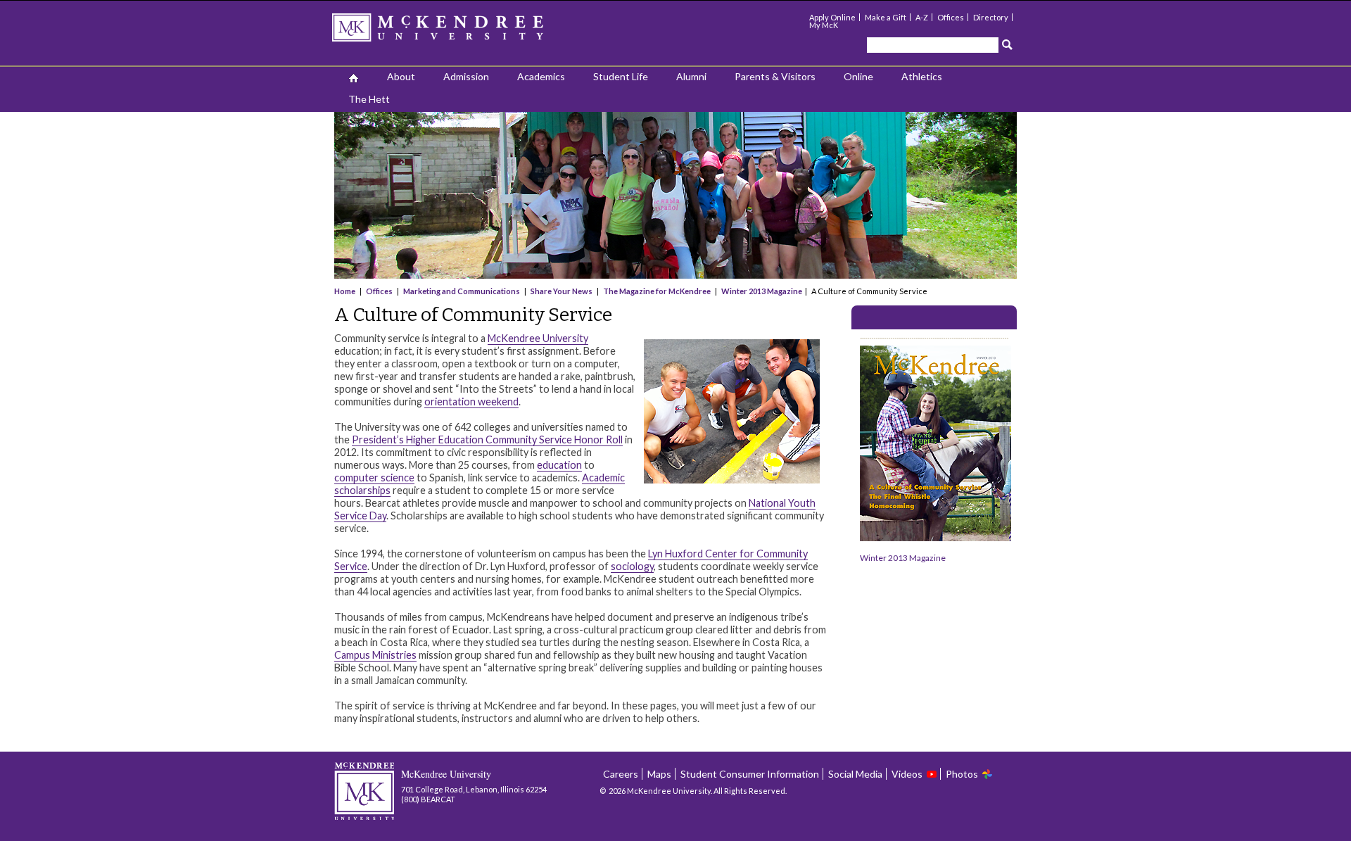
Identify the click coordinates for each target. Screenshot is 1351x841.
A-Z (921, 17)
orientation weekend (471, 401)
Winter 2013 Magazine (761, 291)
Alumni (691, 76)
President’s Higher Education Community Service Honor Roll (487, 439)
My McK (823, 25)
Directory (990, 17)
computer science (374, 477)
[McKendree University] (456, 32)
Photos (962, 774)
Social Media (855, 774)
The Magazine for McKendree (657, 291)
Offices (950, 17)
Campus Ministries (375, 655)
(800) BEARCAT (428, 799)
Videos (907, 774)
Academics (541, 76)
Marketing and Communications (461, 291)
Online (858, 76)
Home (345, 291)
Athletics (921, 76)
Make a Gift (885, 17)
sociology (632, 566)
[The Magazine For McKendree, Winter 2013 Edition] (935, 538)
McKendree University (538, 338)
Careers (620, 774)
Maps (659, 774)
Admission (466, 76)
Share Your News (561, 291)
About (401, 76)
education (559, 465)
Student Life (620, 76)
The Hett (369, 99)
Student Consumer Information (749, 774)
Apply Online (832, 17)
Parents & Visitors (775, 76)
